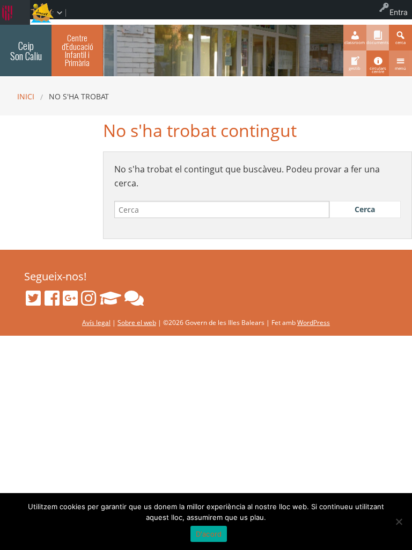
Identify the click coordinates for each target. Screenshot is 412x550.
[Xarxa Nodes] (134, 298)
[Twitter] (33, 298)
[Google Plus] (70, 298)
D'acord (209, 534)
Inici (25, 96)
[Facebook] (52, 298)
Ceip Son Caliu (26, 50)
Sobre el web (136, 322)
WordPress (313, 322)
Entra (398, 12)
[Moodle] (110, 298)
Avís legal (96, 322)
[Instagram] (88, 298)
